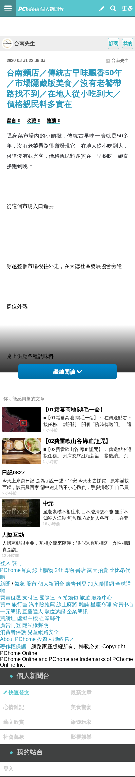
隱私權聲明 (35, 625)
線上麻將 (66, 604)
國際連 (47, 597)
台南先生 (24, 43)
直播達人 (32, 611)
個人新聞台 (51, 584)
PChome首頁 (15, 570)
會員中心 (123, 604)
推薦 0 (53, 120)
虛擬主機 (27, 618)
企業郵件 (49, 618)
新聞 (5, 584)
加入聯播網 (101, 584)
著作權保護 (13, 646)
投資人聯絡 (50, 639)
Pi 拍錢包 (67, 597)
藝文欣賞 (13, 722)
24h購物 (64, 570)
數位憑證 (55, 611)
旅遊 (85, 597)
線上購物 (42, 570)
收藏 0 (33, 120)
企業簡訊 (77, 611)
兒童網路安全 (43, 632)
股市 (31, 584)
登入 (5, 563)
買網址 (8, 618)
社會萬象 (13, 737)
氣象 (19, 584)
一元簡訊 (10, 611)
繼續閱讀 (64, 372)
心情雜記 (13, 707)
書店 (80, 570)
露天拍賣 (97, 570)
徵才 (70, 639)
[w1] (67, 176)
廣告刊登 (76, 584)
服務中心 (101, 597)
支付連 (30, 597)
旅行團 (20, 604)
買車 (5, 604)
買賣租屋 (10, 597)
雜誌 (84, 604)
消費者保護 (13, 632)
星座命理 (100, 604)
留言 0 (13, 120)
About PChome (18, 639)
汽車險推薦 (42, 604)
